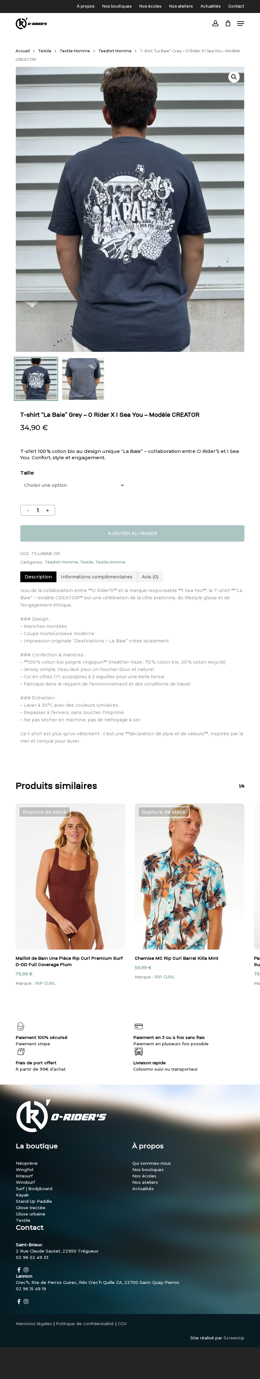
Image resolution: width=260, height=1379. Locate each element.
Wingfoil (24, 1169)
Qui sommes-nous (151, 1163)
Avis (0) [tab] (150, 577)
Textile (44, 50)
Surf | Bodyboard (34, 1188)
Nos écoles (144, 1175)
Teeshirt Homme (115, 50)
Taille (27, 473)
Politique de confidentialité (85, 1323)
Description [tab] (38, 577)
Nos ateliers (145, 1182)
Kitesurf (24, 1175)
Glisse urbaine (30, 1213)
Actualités (143, 1188)
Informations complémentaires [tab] (97, 577)
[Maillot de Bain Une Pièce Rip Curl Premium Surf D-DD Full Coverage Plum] (70, 876)
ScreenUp (234, 1337)
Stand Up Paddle (34, 1201)
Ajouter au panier (132, 533)
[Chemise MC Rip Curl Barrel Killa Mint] (189, 876)
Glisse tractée (30, 1207)
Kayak (22, 1194)
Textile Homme (75, 50)
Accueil (23, 50)
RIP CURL (45, 983)
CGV (122, 1323)
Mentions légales (34, 1323)
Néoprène (27, 1163)
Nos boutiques (148, 1169)
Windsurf (25, 1182)
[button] (234, 77)
